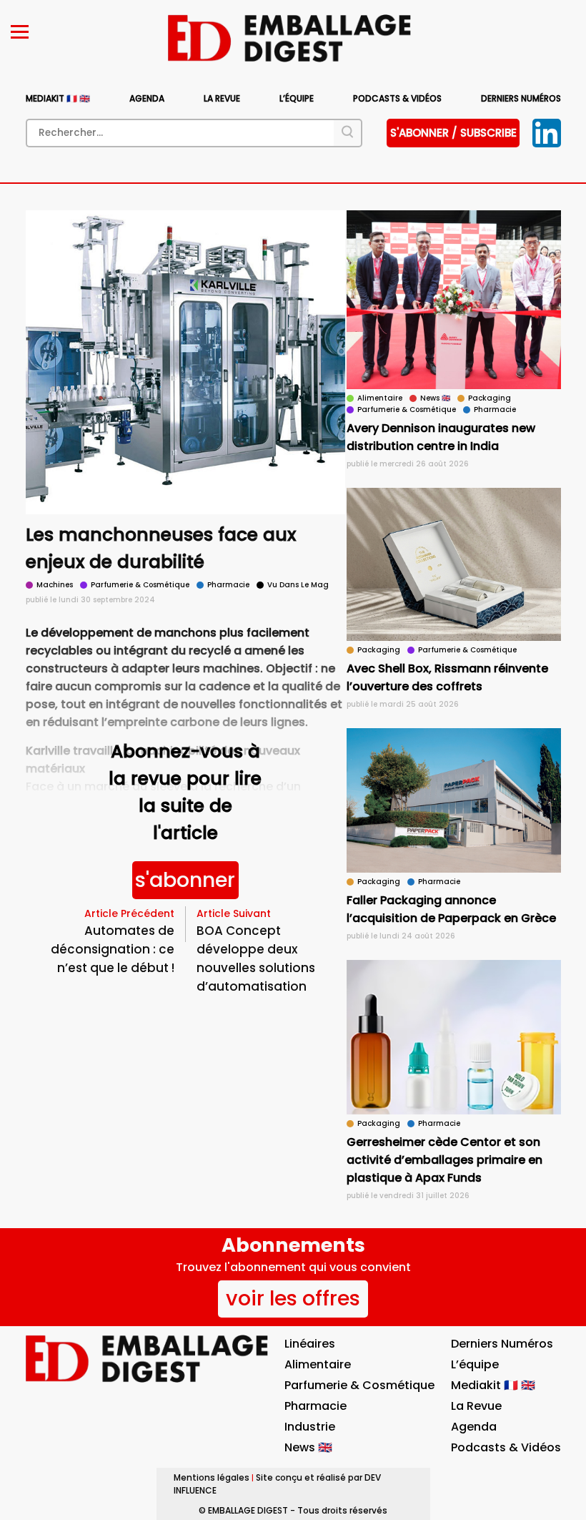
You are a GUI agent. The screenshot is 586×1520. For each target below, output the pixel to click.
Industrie (309, 1426)
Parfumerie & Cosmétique (359, 1385)
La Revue (222, 98)
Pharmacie (315, 1406)
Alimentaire (317, 1364)
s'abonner (185, 880)
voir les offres (293, 1298)
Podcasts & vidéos (397, 98)
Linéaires (309, 1343)
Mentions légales (211, 1477)
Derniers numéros (521, 98)
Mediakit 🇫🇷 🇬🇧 (58, 98)
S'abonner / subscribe (453, 132)
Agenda (146, 98)
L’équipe (296, 98)
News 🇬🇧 (308, 1447)
